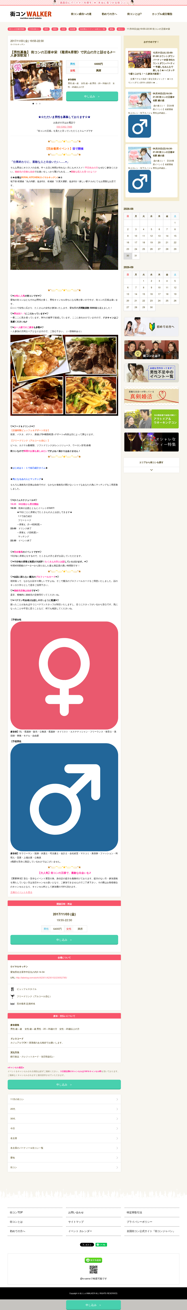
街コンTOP (16, 1212)
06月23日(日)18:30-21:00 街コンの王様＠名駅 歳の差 (164, 152)
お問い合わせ (76, 1212)
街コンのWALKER (87, 1293)
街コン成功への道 (81, 14)
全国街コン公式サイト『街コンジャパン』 (151, 1231)
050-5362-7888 (64, 126)
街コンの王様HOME (16, 29)
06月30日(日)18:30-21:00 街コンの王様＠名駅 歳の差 (164, 97)
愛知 (111, 29)
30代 (55, 29)
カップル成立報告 (162, 14)
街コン (120, 29)
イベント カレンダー (80, 1231)
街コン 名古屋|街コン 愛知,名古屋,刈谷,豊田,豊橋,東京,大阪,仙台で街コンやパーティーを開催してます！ (32, 14)
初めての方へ (109, 14)
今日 (63, 29)
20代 (46, 29)
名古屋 (72, 29)
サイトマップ (76, 1221)
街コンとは (16, 1221)
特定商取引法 (134, 1212)
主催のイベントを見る (21, 892)
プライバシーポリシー (139, 1221)
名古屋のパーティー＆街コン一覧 (92, 29)
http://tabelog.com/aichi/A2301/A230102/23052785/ (41, 977)
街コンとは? (134, 14)
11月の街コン (34, 29)
